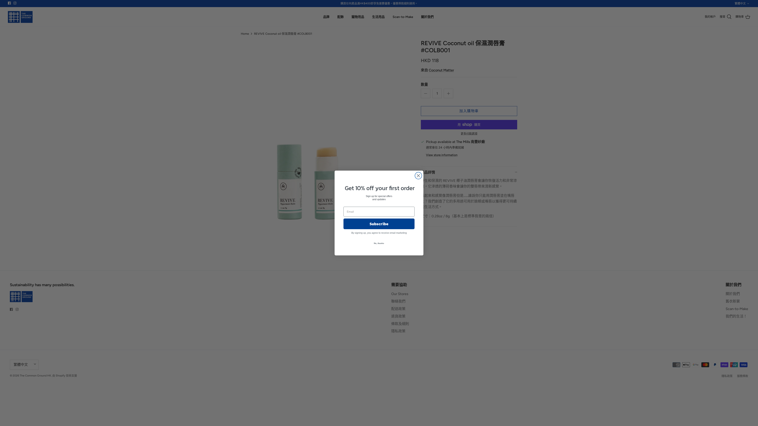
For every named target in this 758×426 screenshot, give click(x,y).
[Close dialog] (418, 175)
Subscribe (379, 224)
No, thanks (379, 243)
